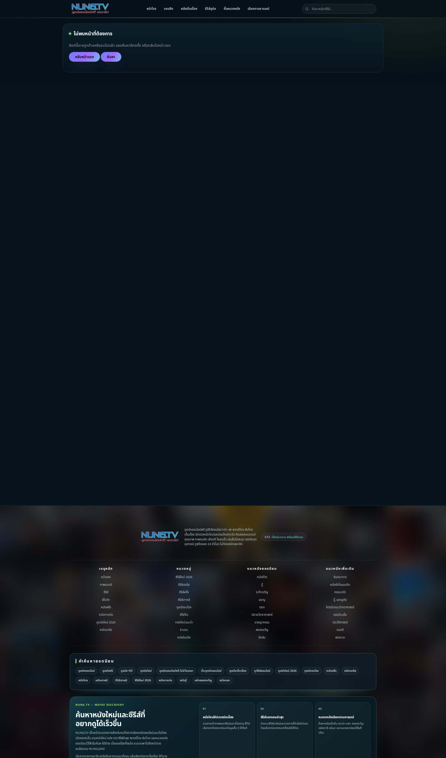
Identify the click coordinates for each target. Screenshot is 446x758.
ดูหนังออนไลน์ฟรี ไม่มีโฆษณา (176, 671)
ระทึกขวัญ (262, 592)
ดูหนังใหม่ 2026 (105, 622)
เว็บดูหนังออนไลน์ (211, 671)
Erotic (184, 630)
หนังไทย (83, 680)
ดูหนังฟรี (107, 671)
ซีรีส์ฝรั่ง (184, 592)
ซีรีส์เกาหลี (184, 599)
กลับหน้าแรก (84, 56)
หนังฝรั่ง (106, 607)
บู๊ (262, 585)
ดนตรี (340, 630)
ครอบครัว (340, 592)
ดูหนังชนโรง (184, 607)
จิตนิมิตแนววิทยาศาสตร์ (340, 607)
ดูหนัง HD (127, 671)
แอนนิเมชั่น (340, 614)
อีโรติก (106, 599)
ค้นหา (111, 56)
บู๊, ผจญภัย (340, 599)
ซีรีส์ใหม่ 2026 (184, 577)
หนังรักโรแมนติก (340, 585)
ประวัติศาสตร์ (340, 622)
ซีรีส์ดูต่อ (210, 9)
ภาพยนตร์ (106, 585)
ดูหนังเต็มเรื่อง (237, 671)
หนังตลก (225, 680)
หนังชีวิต (262, 577)
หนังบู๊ (183, 680)
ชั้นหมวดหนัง (232, 9)
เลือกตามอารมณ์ (258, 9)
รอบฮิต (168, 9)
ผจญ (262, 599)
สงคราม (340, 637)
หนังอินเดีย (184, 637)
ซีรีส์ (106, 592)
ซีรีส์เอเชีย (184, 585)
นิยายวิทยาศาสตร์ (262, 614)
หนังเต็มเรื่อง (189, 9)
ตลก (262, 607)
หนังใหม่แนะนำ (184, 622)
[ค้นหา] (307, 9)
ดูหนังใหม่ (146, 671)
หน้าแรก (106, 577)
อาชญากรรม (262, 622)
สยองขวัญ (262, 630)
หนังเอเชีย (106, 630)
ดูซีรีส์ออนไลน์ (262, 671)
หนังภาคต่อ (106, 614)
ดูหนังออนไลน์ (86, 671)
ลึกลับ (262, 637)
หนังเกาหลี (101, 680)
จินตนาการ (340, 577)
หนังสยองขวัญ (203, 680)
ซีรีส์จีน (184, 614)
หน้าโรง (151, 9)
